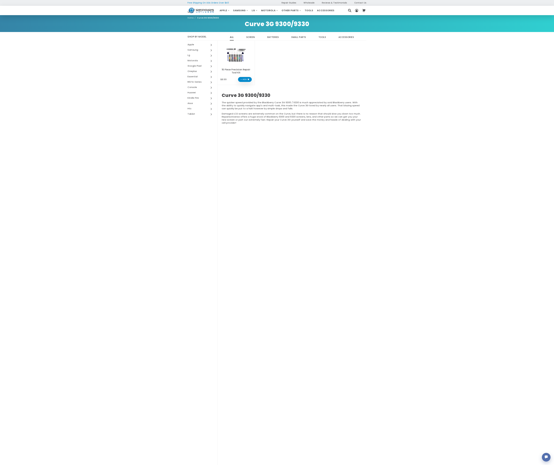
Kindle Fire (193, 97)
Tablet (191, 113)
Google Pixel (195, 65)
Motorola (268, 10)
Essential (193, 76)
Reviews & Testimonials (334, 2)
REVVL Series (195, 81)
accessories (346, 37)
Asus (190, 103)
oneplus (192, 71)
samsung (193, 49)
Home (191, 18)
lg (189, 55)
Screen (250, 37)
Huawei (192, 92)
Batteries (273, 37)
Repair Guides (289, 2)
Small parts (298, 37)
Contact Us (360, 2)
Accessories (325, 10)
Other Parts (290, 10)
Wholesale (309, 2)
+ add (243, 79)
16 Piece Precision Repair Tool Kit (236, 71)
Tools (309, 10)
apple (191, 44)
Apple (224, 10)
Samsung (239, 10)
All (232, 37)
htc (190, 108)
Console (192, 87)
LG (254, 10)
